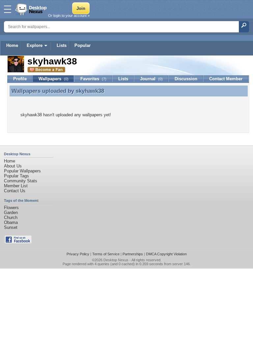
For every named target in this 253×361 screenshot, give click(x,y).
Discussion (186, 78)
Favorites (93, 78)
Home (12, 45)
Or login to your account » (69, 16)
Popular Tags (16, 175)
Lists (62, 45)
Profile (20, 78)
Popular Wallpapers (22, 170)
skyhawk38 (90, 91)
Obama (11, 222)
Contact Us (14, 190)
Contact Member (225, 78)
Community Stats (20, 180)
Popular (82, 45)
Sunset (10, 227)
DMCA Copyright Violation (166, 254)
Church (10, 217)
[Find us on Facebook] (18, 242)
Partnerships (133, 254)
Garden (11, 212)
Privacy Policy (78, 254)
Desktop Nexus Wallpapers (31, 9)
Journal (151, 78)
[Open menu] (7, 9)
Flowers (11, 207)
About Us (13, 165)
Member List (16, 185)
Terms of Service (106, 254)
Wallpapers (54, 78)
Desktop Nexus (115, 260)
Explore (34, 45)
